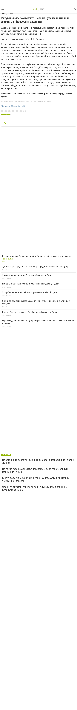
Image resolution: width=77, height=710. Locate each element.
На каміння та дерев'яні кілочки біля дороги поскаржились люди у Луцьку (38, 461)
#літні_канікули (5, 106)
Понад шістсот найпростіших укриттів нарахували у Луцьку (30, 283)
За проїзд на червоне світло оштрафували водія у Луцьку (29, 292)
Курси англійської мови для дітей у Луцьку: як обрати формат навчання (36, 256)
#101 (23, 106)
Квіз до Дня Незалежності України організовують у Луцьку (30, 312)
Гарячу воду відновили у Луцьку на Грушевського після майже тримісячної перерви (38, 322)
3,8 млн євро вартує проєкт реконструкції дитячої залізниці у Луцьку (35, 266)
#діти (19, 106)
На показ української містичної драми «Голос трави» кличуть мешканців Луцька (35, 470)
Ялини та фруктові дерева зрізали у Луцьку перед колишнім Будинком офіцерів (36, 302)
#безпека (14, 106)
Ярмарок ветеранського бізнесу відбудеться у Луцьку (27, 275)
